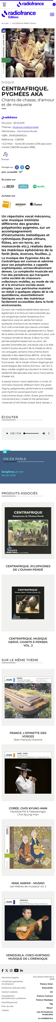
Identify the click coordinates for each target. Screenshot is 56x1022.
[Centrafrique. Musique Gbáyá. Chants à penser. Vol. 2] (28, 603)
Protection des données (14, 988)
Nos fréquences (9, 1002)
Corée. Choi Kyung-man (28, 808)
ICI (51, 992)
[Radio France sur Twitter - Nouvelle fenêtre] (6, 970)
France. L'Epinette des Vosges (28, 734)
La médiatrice (45, 1018)
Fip (51, 1004)
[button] (54, 4)
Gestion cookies (9, 992)
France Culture (45, 996)
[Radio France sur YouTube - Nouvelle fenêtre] (16, 970)
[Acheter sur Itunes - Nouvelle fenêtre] (36, 204)
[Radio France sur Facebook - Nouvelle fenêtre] (3, 970)
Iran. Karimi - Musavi (28, 883)
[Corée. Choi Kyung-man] (28, 772)
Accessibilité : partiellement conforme (14, 997)
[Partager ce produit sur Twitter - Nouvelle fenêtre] (22, 167)
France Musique (44, 1000)
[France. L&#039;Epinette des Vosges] (28, 697)
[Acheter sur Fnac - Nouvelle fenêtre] (6, 204)
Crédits (5, 1010)
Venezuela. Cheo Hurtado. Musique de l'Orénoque (28, 957)
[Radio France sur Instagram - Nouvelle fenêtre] (11, 970)
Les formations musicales (45, 1013)
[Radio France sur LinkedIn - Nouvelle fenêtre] (21, 970)
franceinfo (47, 988)
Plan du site (8, 1006)
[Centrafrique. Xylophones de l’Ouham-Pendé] (28, 530)
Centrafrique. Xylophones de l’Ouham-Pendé (28, 568)
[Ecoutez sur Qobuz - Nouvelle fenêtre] (23, 186)
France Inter (46, 984)
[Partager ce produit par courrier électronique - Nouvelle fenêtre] (27, 167)
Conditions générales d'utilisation (12, 982)
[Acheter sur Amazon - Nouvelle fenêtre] (21, 204)
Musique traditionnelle (26, 127)
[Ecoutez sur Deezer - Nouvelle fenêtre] (8, 186)
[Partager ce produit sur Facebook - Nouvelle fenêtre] (17, 167)
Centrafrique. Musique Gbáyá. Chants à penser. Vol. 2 (28, 642)
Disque (8, 82)
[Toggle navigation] (4, 4)
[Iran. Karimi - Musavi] (28, 847)
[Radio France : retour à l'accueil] (30, 4)
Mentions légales (10, 977)
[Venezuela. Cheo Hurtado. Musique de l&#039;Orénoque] (28, 919)
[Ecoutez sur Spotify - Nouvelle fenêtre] (39, 186)
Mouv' (50, 1008)
